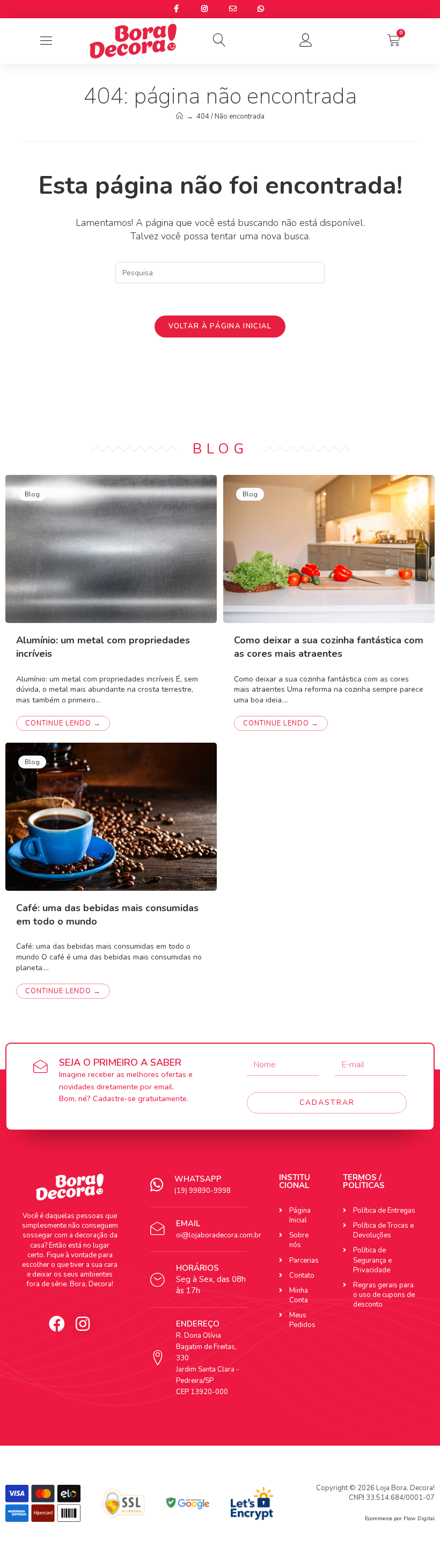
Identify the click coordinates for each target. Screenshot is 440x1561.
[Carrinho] (393, 40)
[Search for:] (220, 272)
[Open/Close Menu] (46, 41)
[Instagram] (83, 1324)
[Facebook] (57, 1324)
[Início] (179, 116)
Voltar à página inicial (220, 326)
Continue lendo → (63, 723)
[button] (220, 40)
